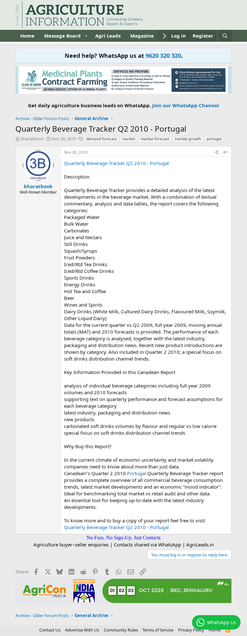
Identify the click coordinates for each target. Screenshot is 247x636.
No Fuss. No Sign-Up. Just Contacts (123, 537)
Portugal (136, 473)
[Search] (225, 36)
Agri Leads (108, 35)
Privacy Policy (191, 630)
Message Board (62, 35)
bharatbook (32, 139)
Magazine (142, 35)
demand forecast (101, 139)
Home (27, 35)
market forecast (155, 139)
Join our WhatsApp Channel (185, 105)
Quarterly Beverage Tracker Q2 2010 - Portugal (116, 163)
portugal (214, 139)
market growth (188, 139)
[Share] (217, 152)
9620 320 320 (163, 55)
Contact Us (49, 630)
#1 (225, 152)
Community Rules (121, 630)
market (128, 139)
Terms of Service (157, 630)
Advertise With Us (82, 630)
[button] (85, 36)
